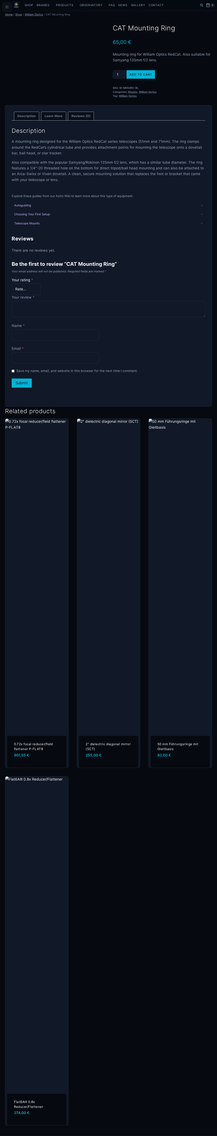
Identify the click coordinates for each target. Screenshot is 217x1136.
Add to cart (140, 74)
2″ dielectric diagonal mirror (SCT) (108, 746)
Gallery (138, 5)
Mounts (132, 91)
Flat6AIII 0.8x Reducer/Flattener (28, 1104)
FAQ (112, 5)
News (122, 5)
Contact (156, 5)
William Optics (148, 91)
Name (18, 326)
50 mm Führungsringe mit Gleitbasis (178, 746)
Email (18, 348)
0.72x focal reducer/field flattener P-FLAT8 (33, 746)
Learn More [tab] (54, 116)
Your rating (22, 280)
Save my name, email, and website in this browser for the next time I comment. (77, 371)
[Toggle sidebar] (7, 7)
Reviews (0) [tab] (80, 116)
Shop (29, 5)
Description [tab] (26, 116)
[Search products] (201, 5)
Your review (23, 297)
